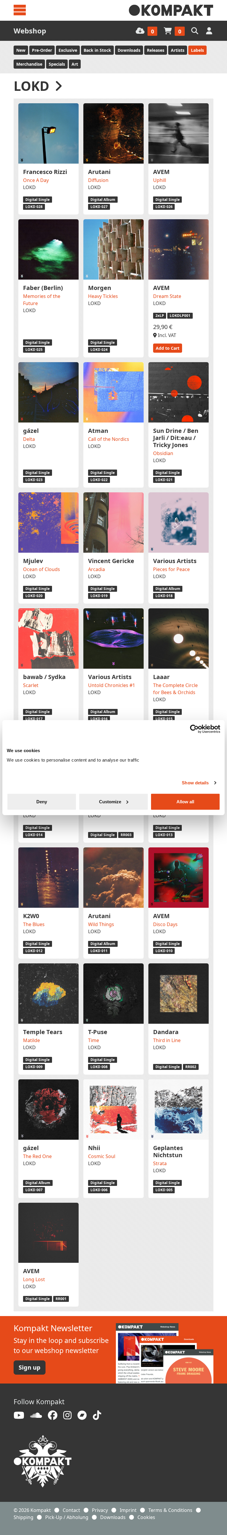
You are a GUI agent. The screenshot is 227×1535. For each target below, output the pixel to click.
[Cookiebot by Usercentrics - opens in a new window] (194, 729)
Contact (71, 1510)
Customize (110, 801)
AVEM (161, 172)
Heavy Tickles (103, 296)
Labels (197, 50)
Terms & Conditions (170, 1510)
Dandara (166, 1032)
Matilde (31, 1040)
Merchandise (29, 64)
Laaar (161, 677)
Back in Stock (97, 50)
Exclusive (68, 50)
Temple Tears (42, 1032)
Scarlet (30, 685)
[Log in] (209, 31)
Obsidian (163, 453)
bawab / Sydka (44, 677)
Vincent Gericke (111, 561)
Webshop (30, 31)
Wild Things (101, 924)
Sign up (29, 1367)
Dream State (167, 296)
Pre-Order (42, 50)
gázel (31, 431)
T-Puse (97, 1032)
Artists (177, 50)
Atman (98, 431)
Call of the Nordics (108, 439)
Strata (160, 1163)
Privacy (100, 1510)
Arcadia (96, 569)
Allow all (185, 801)
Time (93, 1040)
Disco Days (165, 924)
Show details (195, 782)
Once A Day (36, 180)
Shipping (23, 1517)
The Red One (37, 1156)
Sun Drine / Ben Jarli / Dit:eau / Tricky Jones (175, 438)
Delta (29, 439)
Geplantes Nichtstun (168, 1151)
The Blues (34, 924)
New (20, 50)
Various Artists (175, 561)
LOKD (29, 187)
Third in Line (167, 1040)
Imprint (128, 1510)
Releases (155, 50)
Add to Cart (167, 348)
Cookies (146, 1517)
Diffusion (98, 180)
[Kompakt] (171, 10)
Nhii (94, 1148)
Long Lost (34, 1279)
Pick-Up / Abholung (66, 1517)
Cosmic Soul (101, 1156)
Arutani (99, 172)
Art (75, 64)
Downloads (129, 50)
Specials (57, 64)
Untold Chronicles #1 (111, 685)
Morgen (99, 288)
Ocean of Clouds (41, 569)
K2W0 (31, 916)
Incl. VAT (166, 335)
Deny (41, 801)
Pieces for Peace (171, 569)
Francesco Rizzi (45, 172)
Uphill (159, 180)
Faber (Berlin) (43, 288)
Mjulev (33, 561)
